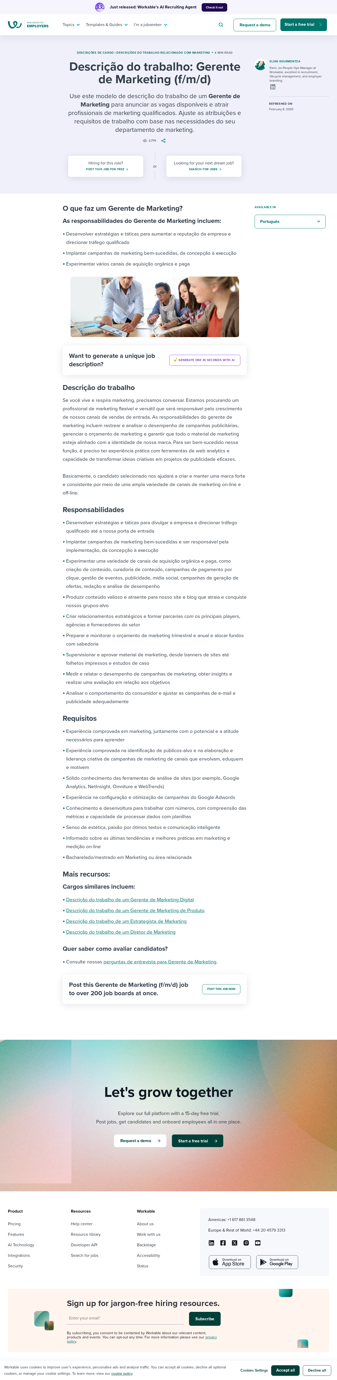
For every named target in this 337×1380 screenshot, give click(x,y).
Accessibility (148, 1255)
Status (142, 1266)
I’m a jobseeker (148, 24)
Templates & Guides (104, 24)
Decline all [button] (317, 1370)
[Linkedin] (273, 87)
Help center (81, 1224)
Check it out (214, 7)
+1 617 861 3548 (241, 1219)
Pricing (14, 1224)
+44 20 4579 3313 (269, 1230)
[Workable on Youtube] (234, 1244)
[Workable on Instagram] (258, 1244)
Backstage (146, 1245)
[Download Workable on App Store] (229, 1262)
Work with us (148, 1234)
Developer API (84, 1245)
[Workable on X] (246, 1244)
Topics (68, 24)
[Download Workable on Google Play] (277, 1262)
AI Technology (21, 1245)
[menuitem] (70, 24)
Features (16, 1234)
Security (15, 1266)
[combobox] (221, 24)
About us (145, 1224)
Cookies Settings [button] (254, 1370)
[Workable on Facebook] (223, 1244)
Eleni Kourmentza (285, 61)
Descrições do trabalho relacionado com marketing (163, 52)
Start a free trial (299, 24)
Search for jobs (84, 1255)
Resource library (86, 1234)
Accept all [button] (285, 1370)
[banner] (155, 360)
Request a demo (255, 25)
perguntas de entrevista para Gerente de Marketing (159, 962)
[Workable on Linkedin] (211, 1244)
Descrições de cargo (95, 52)
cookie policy (121, 1373)
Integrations (19, 1255)
